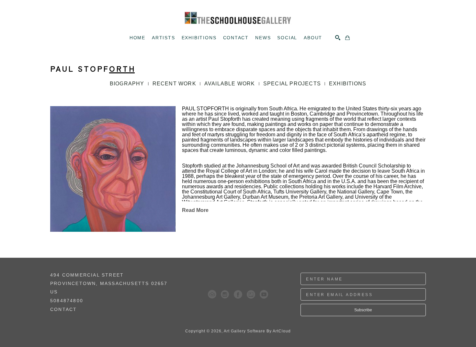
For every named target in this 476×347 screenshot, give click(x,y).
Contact (63, 309)
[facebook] (238, 294)
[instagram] (225, 294)
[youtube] (264, 294)
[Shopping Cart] (347, 37)
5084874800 (66, 300)
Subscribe (363, 310)
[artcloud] (212, 294)
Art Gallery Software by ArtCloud (257, 331)
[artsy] (251, 294)
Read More (195, 210)
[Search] (337, 37)
